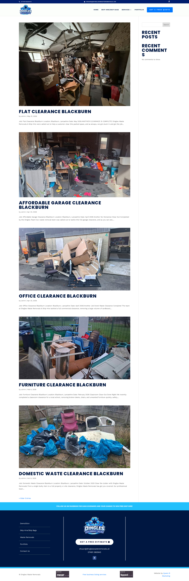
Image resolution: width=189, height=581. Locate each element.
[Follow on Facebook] (94, 558)
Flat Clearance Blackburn (55, 111)
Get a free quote (160, 10)
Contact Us (25, 551)
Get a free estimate (93, 541)
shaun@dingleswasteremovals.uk (94, 549)
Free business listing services (94, 575)
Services (126, 10)
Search (166, 25)
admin (23, 116)
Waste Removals (27, 537)
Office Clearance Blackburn (58, 296)
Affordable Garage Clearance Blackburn (60, 205)
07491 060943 (94, 552)
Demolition (25, 523)
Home (96, 10)
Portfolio (139, 10)
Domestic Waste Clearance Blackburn (71, 473)
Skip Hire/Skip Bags (110, 10)
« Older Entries (25, 498)
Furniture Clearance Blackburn (62, 385)
